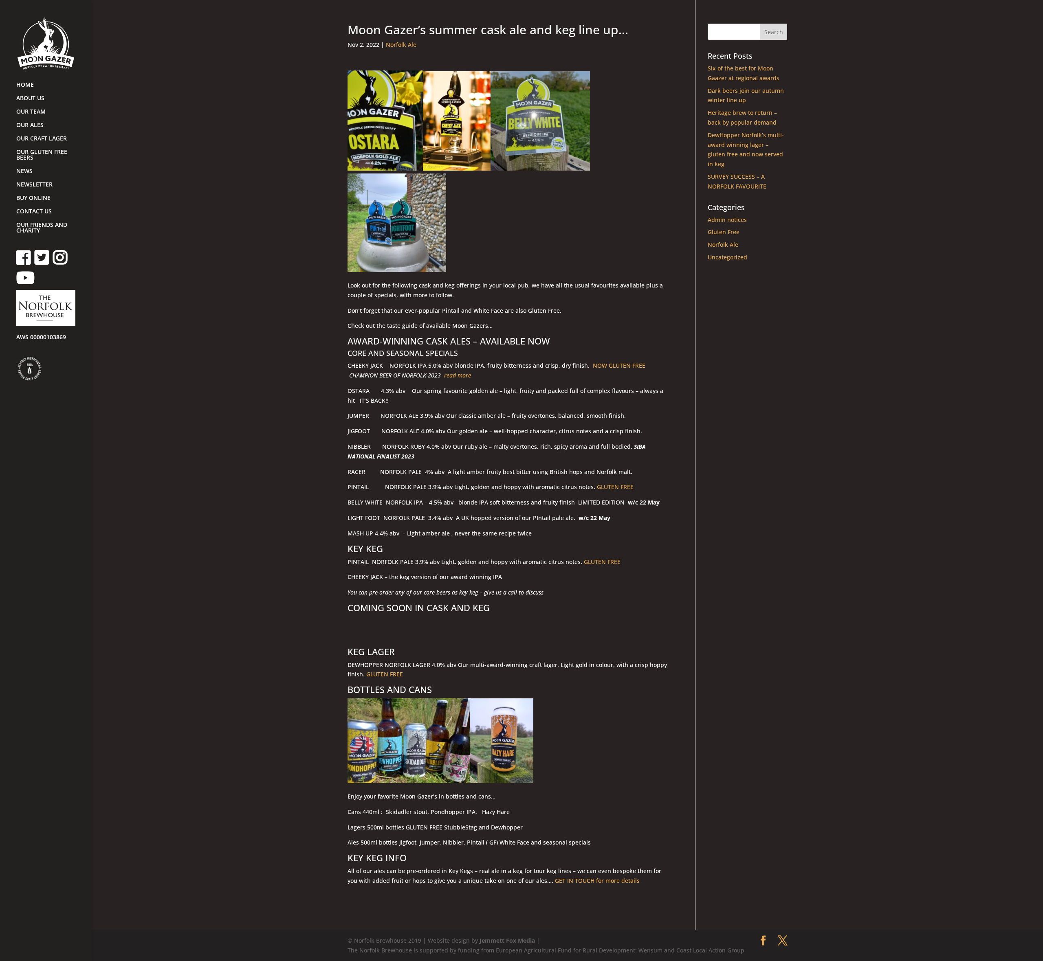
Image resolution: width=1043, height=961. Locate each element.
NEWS (24, 171)
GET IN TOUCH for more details (602, 880)
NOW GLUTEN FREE (618, 365)
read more (457, 375)
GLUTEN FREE (615, 487)
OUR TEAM (31, 112)
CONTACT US (34, 211)
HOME (25, 85)
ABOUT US (30, 98)
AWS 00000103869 (41, 337)
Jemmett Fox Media (507, 940)
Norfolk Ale (401, 44)
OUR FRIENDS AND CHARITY (41, 228)
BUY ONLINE (33, 198)
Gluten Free (723, 232)
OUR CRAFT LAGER (41, 139)
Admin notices (727, 220)
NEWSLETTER (34, 185)
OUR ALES (30, 125)
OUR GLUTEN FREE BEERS (41, 155)
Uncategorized (727, 257)
